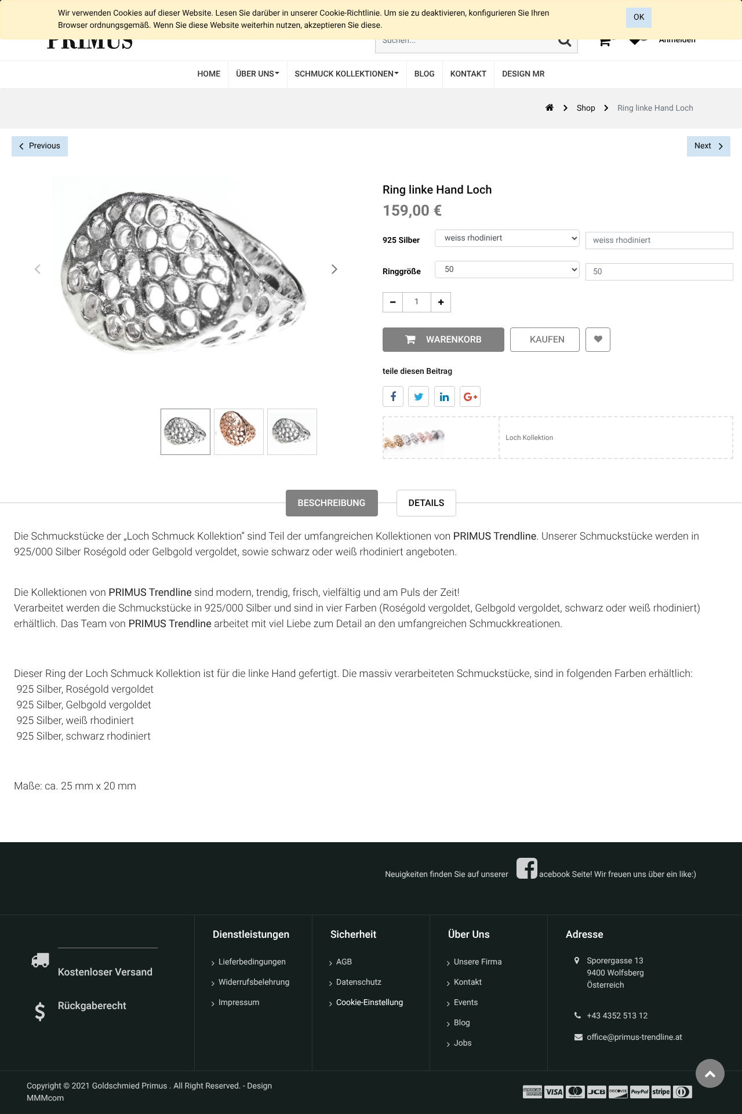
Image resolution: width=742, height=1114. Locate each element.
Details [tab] (427, 502)
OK (639, 17)
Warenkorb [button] (451, 339)
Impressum (239, 1002)
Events (466, 1002)
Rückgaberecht (92, 1006)
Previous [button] (44, 146)
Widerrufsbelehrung (254, 982)
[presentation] (37, 269)
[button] (597, 339)
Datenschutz (358, 982)
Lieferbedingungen (252, 962)
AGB (344, 962)
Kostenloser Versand (106, 972)
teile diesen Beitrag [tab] (417, 371)
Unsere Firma (478, 962)
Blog (462, 1023)
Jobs (463, 1043)
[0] (604, 40)
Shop (586, 108)
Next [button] (703, 146)
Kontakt (468, 982)
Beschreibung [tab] (332, 502)
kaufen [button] (545, 339)
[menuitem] (208, 74)
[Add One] (441, 302)
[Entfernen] (393, 302)
